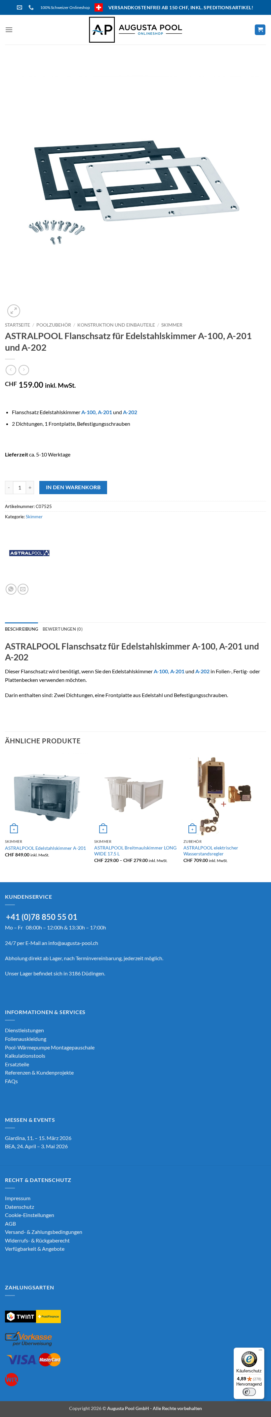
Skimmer (171, 325)
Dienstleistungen (24, 1030)
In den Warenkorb (73, 487)
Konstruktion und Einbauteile (116, 325)
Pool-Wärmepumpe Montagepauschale (50, 1047)
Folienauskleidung (25, 1039)
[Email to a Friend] (23, 589)
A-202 (130, 412)
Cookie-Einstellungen (29, 1215)
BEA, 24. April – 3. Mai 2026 (36, 1146)
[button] (9, 29)
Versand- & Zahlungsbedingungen (43, 1232)
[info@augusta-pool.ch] (20, 7)
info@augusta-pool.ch (73, 943)
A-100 (88, 412)
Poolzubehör (53, 325)
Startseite (17, 325)
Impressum (17, 1198)
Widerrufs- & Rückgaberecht (37, 1240)
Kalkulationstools (25, 1055)
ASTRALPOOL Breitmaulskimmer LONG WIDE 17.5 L (135, 851)
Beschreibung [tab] (21, 629)
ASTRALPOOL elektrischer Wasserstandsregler (210, 851)
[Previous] (5, 817)
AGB (10, 1223)
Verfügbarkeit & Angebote (34, 1248)
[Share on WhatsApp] (11, 589)
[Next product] (11, 370)
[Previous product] (24, 370)
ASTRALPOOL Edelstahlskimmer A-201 (45, 848)
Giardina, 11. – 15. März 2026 (38, 1138)
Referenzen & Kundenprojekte (39, 1072)
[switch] (249, 1392)
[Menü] (260, 1352)
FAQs (11, 1081)
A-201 (105, 412)
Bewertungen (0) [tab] (63, 629)
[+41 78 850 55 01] (31, 7)
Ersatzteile (17, 1064)
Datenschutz (19, 1206)
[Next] (266, 817)
